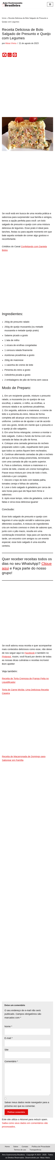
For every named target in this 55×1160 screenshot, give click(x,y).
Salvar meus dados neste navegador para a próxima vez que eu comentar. (26, 1104)
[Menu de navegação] (50, 4)
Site (6, 1049)
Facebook (30, 653)
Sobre (15, 1146)
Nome (8, 1026)
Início (4, 18)
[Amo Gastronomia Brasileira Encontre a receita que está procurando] (12, 4)
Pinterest (6, 656)
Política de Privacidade (41, 1146)
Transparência (35, 1150)
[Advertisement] (27, 88)
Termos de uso (20, 1150)
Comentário (11, 1061)
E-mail (8, 1038)
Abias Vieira (10, 43)
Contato (25, 1146)
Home (7, 1146)
